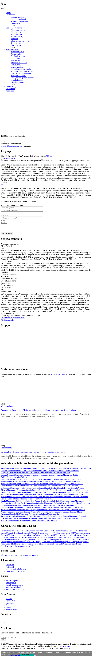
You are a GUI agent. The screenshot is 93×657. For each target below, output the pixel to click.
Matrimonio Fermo (55, 497)
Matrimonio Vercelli (40, 471)
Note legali (10, 567)
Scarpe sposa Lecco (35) (46, 535)
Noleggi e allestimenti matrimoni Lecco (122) (53, 542)
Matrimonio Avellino (17, 479)
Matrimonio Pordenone (47, 486)
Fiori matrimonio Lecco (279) (40, 539)
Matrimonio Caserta (50, 479)
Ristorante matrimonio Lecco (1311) (15, 531)
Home (3, 146)
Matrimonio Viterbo (76, 488)
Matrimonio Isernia (45, 499)
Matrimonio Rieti (48, 488)
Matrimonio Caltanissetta (39, 507)
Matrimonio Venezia (14, 521)
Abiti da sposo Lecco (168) (64, 533)
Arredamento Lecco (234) (36, 537)
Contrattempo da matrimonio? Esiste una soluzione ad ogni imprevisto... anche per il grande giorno (38, 410)
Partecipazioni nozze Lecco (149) (28, 544)
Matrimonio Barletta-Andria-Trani (32, 501)
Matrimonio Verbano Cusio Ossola (20, 471)
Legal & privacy (64, 646)
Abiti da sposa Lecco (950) (43, 533)
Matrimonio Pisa (13, 514)
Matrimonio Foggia (67, 501)
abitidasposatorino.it (13, 587)
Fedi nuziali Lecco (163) (19, 539)
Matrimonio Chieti (63, 471)
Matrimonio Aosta (14, 518)
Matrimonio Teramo (30, 473)
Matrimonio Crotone (55, 475)
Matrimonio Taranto (13, 503)
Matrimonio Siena (54, 514)
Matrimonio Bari (12, 501)
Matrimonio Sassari (58, 505)
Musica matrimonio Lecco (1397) (23, 542)
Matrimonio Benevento (34, 479)
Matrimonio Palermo (15, 510)
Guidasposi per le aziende (15, 571)
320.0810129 (51, 156)
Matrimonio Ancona (20, 497)
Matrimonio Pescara (15, 473)
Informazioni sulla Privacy (16, 569)
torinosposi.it (11, 583)
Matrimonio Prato (40, 514)
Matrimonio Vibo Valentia (17, 477)
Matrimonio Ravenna (46, 484)
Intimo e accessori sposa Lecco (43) (23, 535)
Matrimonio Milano (15, 494)
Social (8, 605)
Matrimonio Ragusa (30, 510)
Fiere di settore (11, 609)
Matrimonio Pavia (52, 494)
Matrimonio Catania (56, 507)
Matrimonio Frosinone (18, 488)
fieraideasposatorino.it (14, 585)
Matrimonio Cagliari (36, 503)
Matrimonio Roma (62, 488)
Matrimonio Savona (62, 490)
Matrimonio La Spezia (46, 490)
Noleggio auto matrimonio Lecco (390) (61, 537)
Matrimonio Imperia (30, 490)
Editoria (9, 599)
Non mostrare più (27, 655)
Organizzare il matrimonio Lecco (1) (19, 546)
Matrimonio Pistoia (26, 514)
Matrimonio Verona (29, 521)
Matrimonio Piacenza (30, 484)
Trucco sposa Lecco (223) (65, 535)
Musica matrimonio (14, 146)
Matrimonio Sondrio (66, 494)
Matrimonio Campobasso (28, 499)
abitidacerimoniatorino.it (15, 589)
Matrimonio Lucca (61, 512)
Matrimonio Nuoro (74, 503)
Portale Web (10, 601)
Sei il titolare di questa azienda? (13, 318)
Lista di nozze (6, 448)
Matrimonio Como (30, 492)
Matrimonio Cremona (45, 492)
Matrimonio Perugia (61, 516)
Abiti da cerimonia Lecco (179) (21, 533)
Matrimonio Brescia (15, 492)
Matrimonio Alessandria (32, 468)
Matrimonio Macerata (70, 497)
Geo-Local (10, 603)
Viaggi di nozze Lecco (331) (52, 544)
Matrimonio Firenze (14, 512)
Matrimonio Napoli (65, 479)
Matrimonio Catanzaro (22, 475)
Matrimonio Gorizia (30, 486)
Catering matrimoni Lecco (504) (41, 531)
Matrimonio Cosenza (39, 475)
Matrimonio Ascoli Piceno (38, 497)
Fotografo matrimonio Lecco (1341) (65, 539)
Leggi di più (15, 655)
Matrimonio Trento (40, 516)
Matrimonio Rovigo (65, 518)
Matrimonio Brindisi (52, 501)
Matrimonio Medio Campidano (39, 505)
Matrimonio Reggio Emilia (64, 484)
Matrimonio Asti (47, 468)
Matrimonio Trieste (63, 486)
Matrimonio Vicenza (45, 521)
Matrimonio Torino (16, 468)
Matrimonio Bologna (29, 481)
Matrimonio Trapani (61, 510)
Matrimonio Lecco (61, 492)
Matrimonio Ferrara (44, 481)
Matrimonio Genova (15, 490)
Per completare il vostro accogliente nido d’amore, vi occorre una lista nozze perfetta (33, 452)
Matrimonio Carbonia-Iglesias (55, 503)
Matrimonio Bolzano (25, 516)
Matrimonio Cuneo (75, 468)
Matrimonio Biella (61, 468)
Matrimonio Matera (53, 473)
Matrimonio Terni (76, 516)
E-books (9, 607)
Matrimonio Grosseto (30, 512)
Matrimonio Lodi (74, 492)
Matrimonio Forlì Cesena (61, 481)
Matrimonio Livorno (46, 512)
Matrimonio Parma (14, 484)
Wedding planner (7, 406)
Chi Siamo (10, 565)
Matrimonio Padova (49, 518)
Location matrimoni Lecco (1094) (66, 531)
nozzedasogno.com (13, 581)
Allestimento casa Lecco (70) (15, 537)
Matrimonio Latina (34, 488)
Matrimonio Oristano (20, 505)
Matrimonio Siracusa (46, 510)
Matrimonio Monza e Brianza (34, 494)
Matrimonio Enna (71, 507)
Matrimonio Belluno (34, 518)
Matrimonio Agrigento (21, 507)
